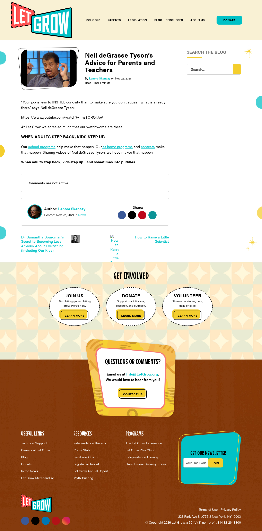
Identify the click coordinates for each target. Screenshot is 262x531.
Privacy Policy (231, 509)
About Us (197, 20)
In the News (29, 471)
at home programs (117, 146)
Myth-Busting (83, 477)
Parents (114, 20)
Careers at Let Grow (35, 450)
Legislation (137, 20)
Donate (229, 20)
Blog (158, 20)
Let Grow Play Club (140, 450)
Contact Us (133, 394)
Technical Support (34, 443)
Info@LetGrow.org (142, 374)
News (82, 214)
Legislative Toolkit (86, 464)
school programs (41, 146)
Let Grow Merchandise (37, 477)
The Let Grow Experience (144, 443)
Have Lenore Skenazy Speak (146, 464)
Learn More (74, 315)
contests (148, 146)
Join (215, 463)
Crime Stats (81, 450)
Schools (93, 20)
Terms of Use (208, 509)
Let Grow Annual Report (90, 471)
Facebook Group (85, 457)
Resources (174, 20)
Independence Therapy (89, 443)
